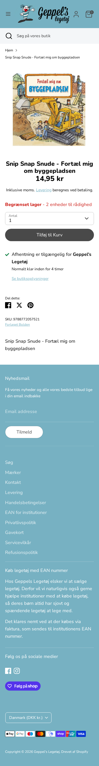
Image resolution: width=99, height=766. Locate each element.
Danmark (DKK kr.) (26, 717)
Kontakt (13, 482)
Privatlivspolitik (20, 523)
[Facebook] (8, 671)
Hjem (9, 50)
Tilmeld (24, 432)
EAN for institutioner (26, 512)
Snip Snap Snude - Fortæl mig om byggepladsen (42, 57)
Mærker (13, 472)
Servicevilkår (18, 543)
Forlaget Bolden (17, 324)
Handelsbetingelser (25, 503)
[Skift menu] (7, 14)
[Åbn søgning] (8, 36)
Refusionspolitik (21, 552)
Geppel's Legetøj (47, 751)
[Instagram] (17, 671)
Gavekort (14, 532)
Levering (44, 190)
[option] (49, 108)
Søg (9, 462)
